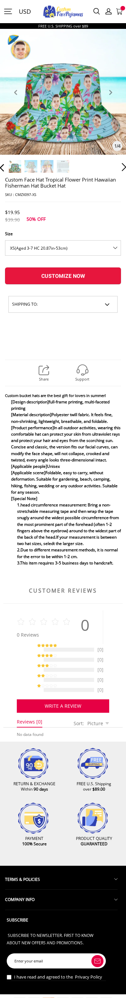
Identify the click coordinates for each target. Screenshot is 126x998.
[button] (15, 100)
